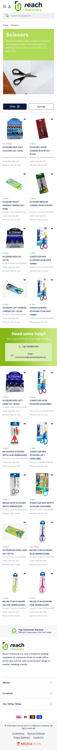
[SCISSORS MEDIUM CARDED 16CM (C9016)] (42, 183)
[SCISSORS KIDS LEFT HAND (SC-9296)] (14, 382)
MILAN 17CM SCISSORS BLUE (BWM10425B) (41, 552)
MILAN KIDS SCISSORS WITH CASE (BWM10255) (14, 453)
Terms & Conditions (36, 733)
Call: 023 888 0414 (30, 347)
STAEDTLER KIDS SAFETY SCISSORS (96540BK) (42, 505)
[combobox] (28, 16)
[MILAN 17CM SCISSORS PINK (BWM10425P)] (42, 583)
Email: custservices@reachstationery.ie (30, 356)
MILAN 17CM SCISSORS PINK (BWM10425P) (41, 603)
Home (5, 25)
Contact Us (38, 737)
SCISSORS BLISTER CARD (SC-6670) (14, 552)
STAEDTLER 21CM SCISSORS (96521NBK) (40, 402)
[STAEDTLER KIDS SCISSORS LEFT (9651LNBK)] (42, 433)
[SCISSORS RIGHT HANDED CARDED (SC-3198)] (14, 183)
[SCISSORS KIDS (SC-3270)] (14, 238)
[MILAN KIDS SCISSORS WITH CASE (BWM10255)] (14, 433)
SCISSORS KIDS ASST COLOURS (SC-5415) (12, 149)
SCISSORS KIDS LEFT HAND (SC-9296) (12, 402)
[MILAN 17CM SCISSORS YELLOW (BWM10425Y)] (14, 583)
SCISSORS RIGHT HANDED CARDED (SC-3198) (13, 205)
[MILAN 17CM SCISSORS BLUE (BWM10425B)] (42, 531)
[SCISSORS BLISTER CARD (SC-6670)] (14, 531)
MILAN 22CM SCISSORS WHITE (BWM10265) (14, 505)
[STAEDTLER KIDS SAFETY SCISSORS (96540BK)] (42, 484)
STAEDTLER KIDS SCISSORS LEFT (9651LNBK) (38, 455)
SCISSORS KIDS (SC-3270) (12, 258)
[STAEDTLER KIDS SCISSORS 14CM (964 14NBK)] (42, 238)
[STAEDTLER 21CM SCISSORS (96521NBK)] (42, 382)
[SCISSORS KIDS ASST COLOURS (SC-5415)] (14, 128)
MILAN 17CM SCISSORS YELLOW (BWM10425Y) (13, 603)
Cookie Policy (18, 733)
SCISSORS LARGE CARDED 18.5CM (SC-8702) (40, 151)
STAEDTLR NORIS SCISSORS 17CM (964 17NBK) (40, 311)
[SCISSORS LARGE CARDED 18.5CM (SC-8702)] (42, 128)
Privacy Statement (22, 737)
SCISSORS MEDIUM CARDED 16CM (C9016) (41, 204)
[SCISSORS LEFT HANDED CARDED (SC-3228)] (14, 289)
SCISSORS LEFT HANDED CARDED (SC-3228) (14, 309)
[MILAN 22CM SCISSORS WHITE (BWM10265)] (14, 484)
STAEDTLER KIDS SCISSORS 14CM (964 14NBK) (40, 260)
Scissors (15, 25)
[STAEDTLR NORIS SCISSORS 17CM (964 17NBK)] (42, 289)
